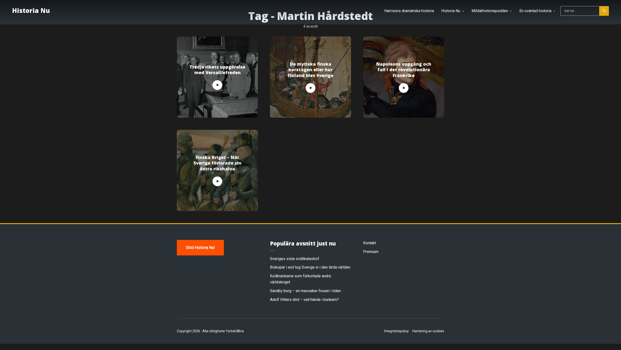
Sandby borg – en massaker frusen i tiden (305, 291)
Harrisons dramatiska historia (409, 11)
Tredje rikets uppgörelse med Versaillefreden (217, 69)
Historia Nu (31, 10)
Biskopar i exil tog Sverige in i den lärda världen (310, 267)
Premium (370, 251)
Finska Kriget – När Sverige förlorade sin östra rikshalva (217, 163)
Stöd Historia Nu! (200, 247)
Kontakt (369, 243)
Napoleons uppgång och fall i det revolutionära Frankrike (403, 69)
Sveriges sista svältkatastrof (294, 258)
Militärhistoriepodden (490, 11)
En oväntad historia (535, 11)
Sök (604, 11)
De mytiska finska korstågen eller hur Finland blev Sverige (310, 69)
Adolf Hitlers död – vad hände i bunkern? (304, 299)
